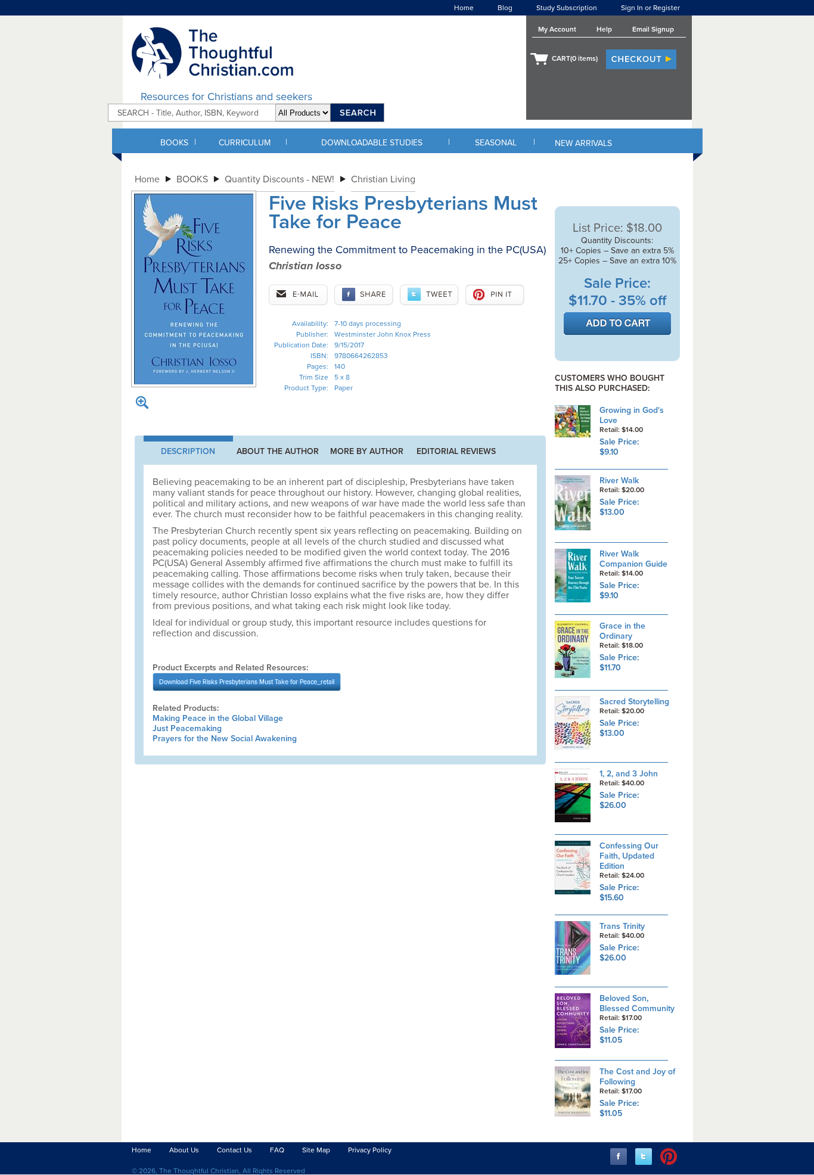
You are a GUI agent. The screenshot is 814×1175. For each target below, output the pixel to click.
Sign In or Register (650, 8)
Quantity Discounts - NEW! (279, 179)
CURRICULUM (245, 143)
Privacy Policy (370, 1150)
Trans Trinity (622, 926)
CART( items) (575, 58)
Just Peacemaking (187, 728)
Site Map (316, 1150)
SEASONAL (496, 143)
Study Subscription (566, 8)
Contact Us (234, 1150)
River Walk (619, 480)
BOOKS (174, 143)
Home (464, 8)
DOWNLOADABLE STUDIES (371, 143)
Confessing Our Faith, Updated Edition (628, 856)
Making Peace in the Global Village (218, 718)
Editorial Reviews (456, 451)
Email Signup (653, 29)
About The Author (278, 451)
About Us (184, 1150)
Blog (505, 8)
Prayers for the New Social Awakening (225, 738)
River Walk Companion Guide (633, 559)
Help (604, 29)
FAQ (277, 1150)
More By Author (366, 451)
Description (188, 451)
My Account (557, 29)
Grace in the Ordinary (622, 631)
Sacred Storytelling (634, 702)
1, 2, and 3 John (628, 774)
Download (246, 682)
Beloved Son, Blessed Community (637, 1003)
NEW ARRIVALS (583, 143)
